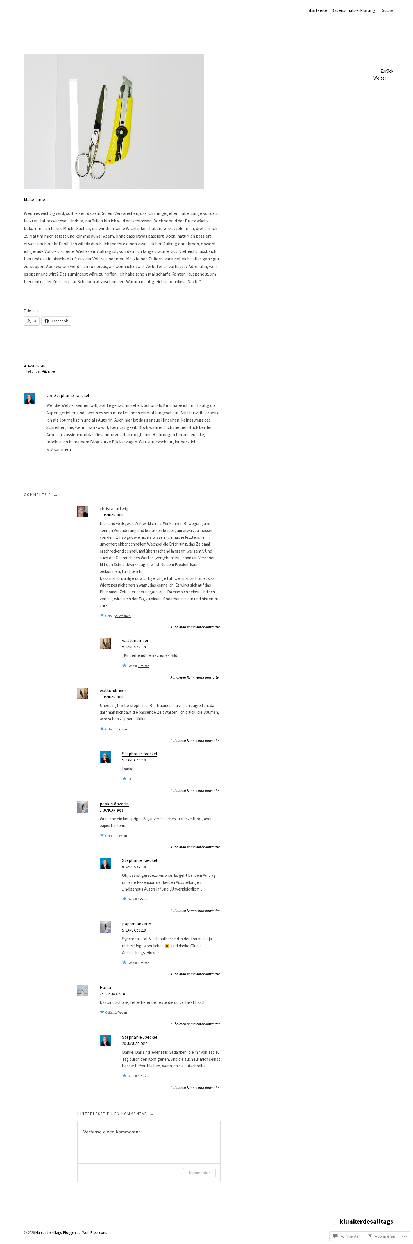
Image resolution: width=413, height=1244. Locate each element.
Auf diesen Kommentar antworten (196, 627)
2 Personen (123, 616)
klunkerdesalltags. (48, 1232)
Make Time (34, 199)
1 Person (143, 666)
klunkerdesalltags (366, 1221)
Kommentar (199, 1172)
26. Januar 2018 (134, 1043)
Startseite (317, 10)
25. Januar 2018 (112, 993)
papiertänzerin (114, 803)
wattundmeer (135, 640)
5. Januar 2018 (111, 515)
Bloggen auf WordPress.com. (85, 1232)
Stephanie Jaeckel (71, 395)
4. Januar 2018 (35, 366)
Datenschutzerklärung (353, 10)
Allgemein (49, 371)
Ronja (105, 987)
